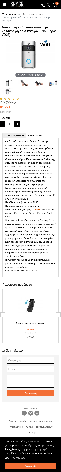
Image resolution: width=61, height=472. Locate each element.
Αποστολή (31, 393)
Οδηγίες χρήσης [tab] (35, 135)
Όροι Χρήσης (16, 427)
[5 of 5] (18, 99)
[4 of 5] (13, 99)
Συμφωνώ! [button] (30, 466)
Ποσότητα (5, 118)
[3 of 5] (9, 99)
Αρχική (12, 421)
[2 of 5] (5, 99)
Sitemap (32, 433)
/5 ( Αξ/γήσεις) (8, 102)
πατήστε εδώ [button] (18, 457)
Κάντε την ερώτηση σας (40, 421)
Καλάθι (22, 421)
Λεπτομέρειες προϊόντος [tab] (14, 135)
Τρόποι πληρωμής (44, 427)
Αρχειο (29, 427)
